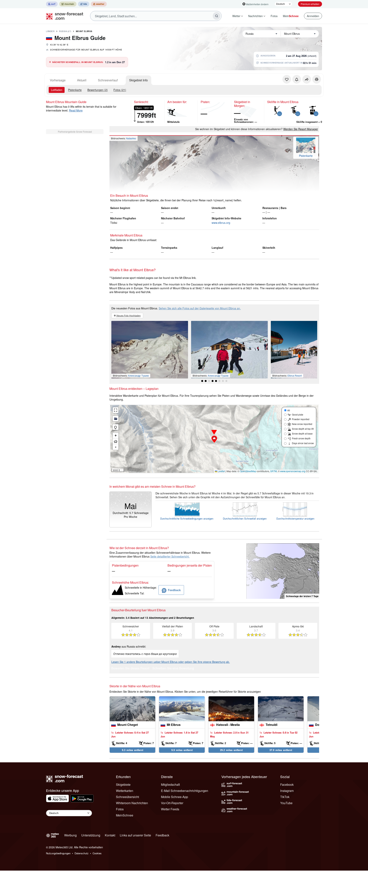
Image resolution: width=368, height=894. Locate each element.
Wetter (236, 16)
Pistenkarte (75, 90)
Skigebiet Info (138, 80)
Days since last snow (303, 443)
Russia (65, 31)
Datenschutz (82, 853)
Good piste (297, 414)
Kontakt (110, 835)
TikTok (284, 797)
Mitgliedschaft (170, 784)
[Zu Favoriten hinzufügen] (287, 79)
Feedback (162, 835)
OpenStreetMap (248, 471)
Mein (291, 16)
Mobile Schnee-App (174, 797)
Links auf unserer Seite (135, 835)
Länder (50, 31)
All (288, 410)
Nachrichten (255, 16)
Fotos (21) (119, 90)
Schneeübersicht (127, 797)
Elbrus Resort (295, 375)
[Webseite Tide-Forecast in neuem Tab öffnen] (83, 4)
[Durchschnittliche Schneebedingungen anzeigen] (186, 509)
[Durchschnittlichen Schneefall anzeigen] (245, 509)
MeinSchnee (124, 815)
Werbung (70, 835)
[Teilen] (306, 79)
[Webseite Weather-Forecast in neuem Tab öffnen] (99, 4)
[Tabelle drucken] (316, 79)
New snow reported (302, 424)
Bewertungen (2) (97, 90)
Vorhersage (58, 80)
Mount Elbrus (84, 31)
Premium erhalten (310, 4)
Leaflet (221, 471)
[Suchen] (216, 16)
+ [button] (116, 435)
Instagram (287, 790)
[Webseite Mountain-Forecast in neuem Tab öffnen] (67, 4)
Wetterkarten (124, 790)
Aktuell (81, 80)
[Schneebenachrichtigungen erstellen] (296, 79)
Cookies (97, 853)
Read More (76, 110)
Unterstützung (90, 835)
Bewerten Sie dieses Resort (130, 668)
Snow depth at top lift (303, 428)
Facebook (287, 784)
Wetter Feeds (170, 809)
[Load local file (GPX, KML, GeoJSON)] (115, 418)
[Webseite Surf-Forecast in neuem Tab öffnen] (52, 4)
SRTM (273, 471)
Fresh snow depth (301, 438)
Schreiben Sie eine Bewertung (173, 668)
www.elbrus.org (221, 223)
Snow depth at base (302, 433)
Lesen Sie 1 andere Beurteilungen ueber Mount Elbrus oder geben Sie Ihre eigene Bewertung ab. (170, 662)
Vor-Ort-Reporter (172, 803)
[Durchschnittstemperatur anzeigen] (295, 509)
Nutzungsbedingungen (58, 853)
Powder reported (300, 419)
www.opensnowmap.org (292, 471)
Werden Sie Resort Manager (300, 129)
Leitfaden (56, 90)
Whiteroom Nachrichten (132, 803)
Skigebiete (123, 784)
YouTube (286, 803)
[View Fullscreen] (115, 410)
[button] (214, 439)
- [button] (116, 447)
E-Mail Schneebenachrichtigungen (184, 790)
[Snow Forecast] (63, 16)
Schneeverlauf (108, 80)
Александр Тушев (138, 375)
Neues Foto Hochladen (128, 315)
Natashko (131, 138)
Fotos (274, 16)
